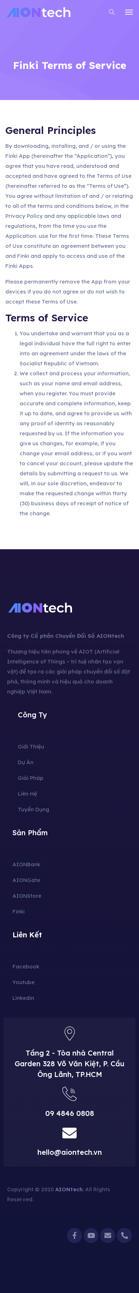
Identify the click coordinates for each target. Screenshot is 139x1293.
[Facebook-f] (74, 1235)
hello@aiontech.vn (69, 1152)
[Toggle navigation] (129, 12)
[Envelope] (107, 1235)
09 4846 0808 (69, 1113)
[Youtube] (91, 1235)
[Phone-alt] (124, 1235)
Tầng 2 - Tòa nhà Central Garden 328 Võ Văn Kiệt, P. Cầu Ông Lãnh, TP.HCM (69, 1063)
